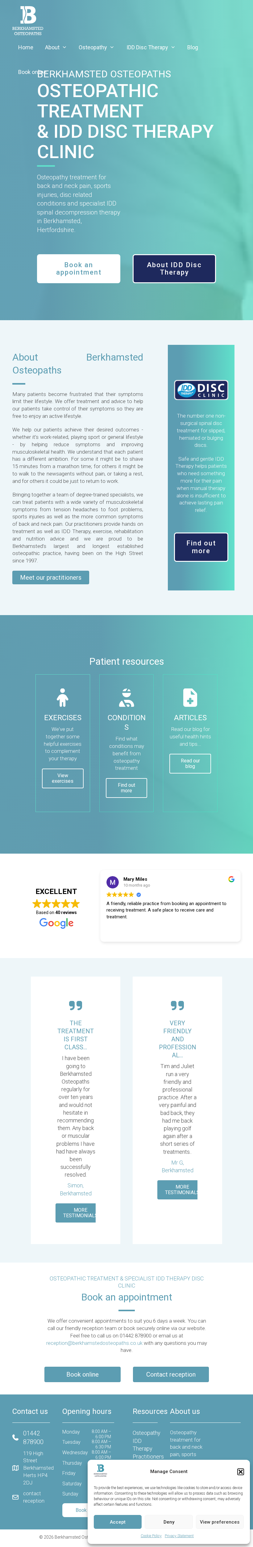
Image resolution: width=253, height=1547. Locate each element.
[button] (241, 1472)
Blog (192, 47)
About (52, 47)
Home (25, 47)
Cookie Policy (151, 1536)
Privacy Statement (179, 1536)
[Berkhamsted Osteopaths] (27, 20)
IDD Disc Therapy (147, 47)
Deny (169, 1522)
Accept (118, 1522)
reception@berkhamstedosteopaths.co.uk (94, 1343)
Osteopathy (93, 47)
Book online (32, 72)
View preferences (219, 1522)
